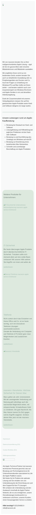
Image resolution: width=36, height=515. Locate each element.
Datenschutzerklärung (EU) (11, 444)
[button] (32, 5)
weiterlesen (8, 267)
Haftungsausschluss (9, 455)
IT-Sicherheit (9, 245)
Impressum (6, 439)
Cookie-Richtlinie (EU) (10, 450)
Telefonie (8, 315)
